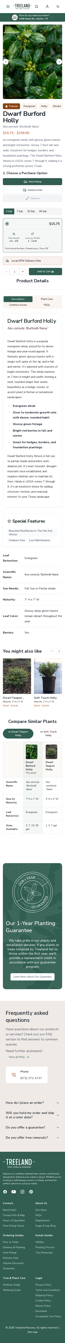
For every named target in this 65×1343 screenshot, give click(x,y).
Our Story (41, 1210)
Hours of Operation (14, 1220)
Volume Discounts (13, 1263)
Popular (13, 106)
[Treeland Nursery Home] (19, 1163)
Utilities (39, 1242)
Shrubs (57, 106)
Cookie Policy (43, 1300)
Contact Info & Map (14, 1215)
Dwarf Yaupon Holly (50, 766)
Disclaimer (41, 1311)
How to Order (11, 1242)
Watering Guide (12, 1290)
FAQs (38, 1215)
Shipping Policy (44, 1295)
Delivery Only (10, 1258)
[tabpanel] (32, 235)
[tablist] (32, 211)
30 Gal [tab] (43, 211)
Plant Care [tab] (47, 299)
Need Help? (9, 1210)
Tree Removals (44, 1252)
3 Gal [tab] (9, 211)
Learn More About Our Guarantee (32, 976)
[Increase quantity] (23, 271)
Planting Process (45, 1247)
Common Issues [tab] (18, 305)
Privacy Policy (43, 1285)
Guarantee (9, 1268)
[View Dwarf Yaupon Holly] (17, 684)
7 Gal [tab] (20, 211)
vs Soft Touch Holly (48, 733)
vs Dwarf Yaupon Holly (18, 733)
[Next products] (59, 651)
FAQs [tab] (47, 305)
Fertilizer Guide (11, 1285)
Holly (44, 106)
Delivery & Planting (14, 1247)
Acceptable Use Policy (48, 1316)
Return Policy (43, 1306)
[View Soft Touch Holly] (48, 684)
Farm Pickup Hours (13, 1225)
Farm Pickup (10, 1252)
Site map (32, 1332)
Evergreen (29, 106)
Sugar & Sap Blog (45, 1225)
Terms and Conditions (47, 1290)
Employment (42, 1220)
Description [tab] (18, 299)
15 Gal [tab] (31, 211)
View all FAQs (17, 1057)
